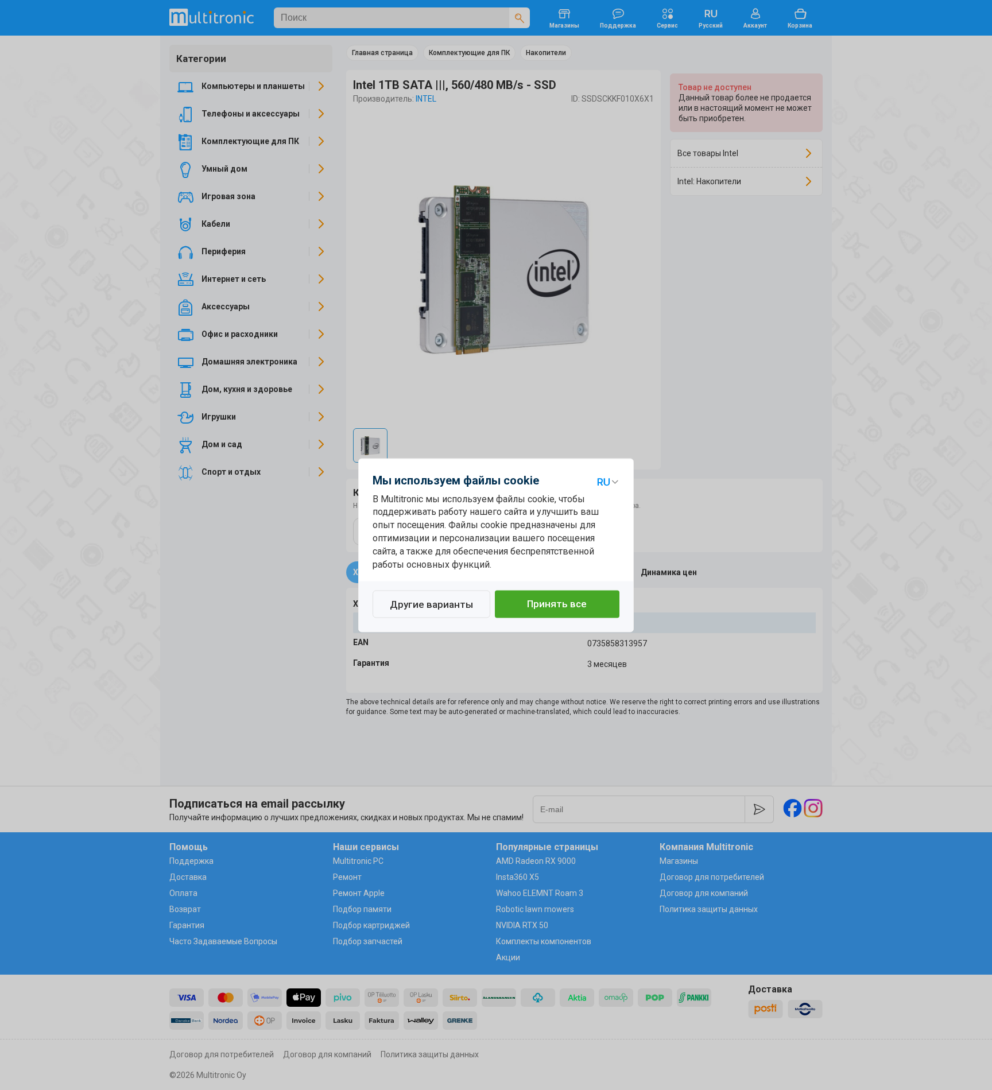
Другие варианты (431, 604)
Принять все (557, 604)
